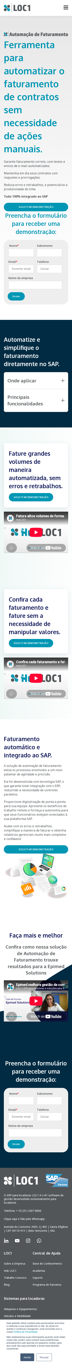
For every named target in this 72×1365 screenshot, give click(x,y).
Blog (7, 1284)
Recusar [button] (44, 1357)
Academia (39, 1270)
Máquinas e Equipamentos (20, 1309)
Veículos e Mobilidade (17, 1316)
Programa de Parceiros (47, 1284)
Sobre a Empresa (14, 1263)
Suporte (38, 1277)
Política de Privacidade (25, 1331)
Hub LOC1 (10, 1270)
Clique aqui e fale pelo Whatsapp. (24, 1219)
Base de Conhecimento (47, 1263)
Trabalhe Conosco (15, 1277)
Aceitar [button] (27, 1357)
